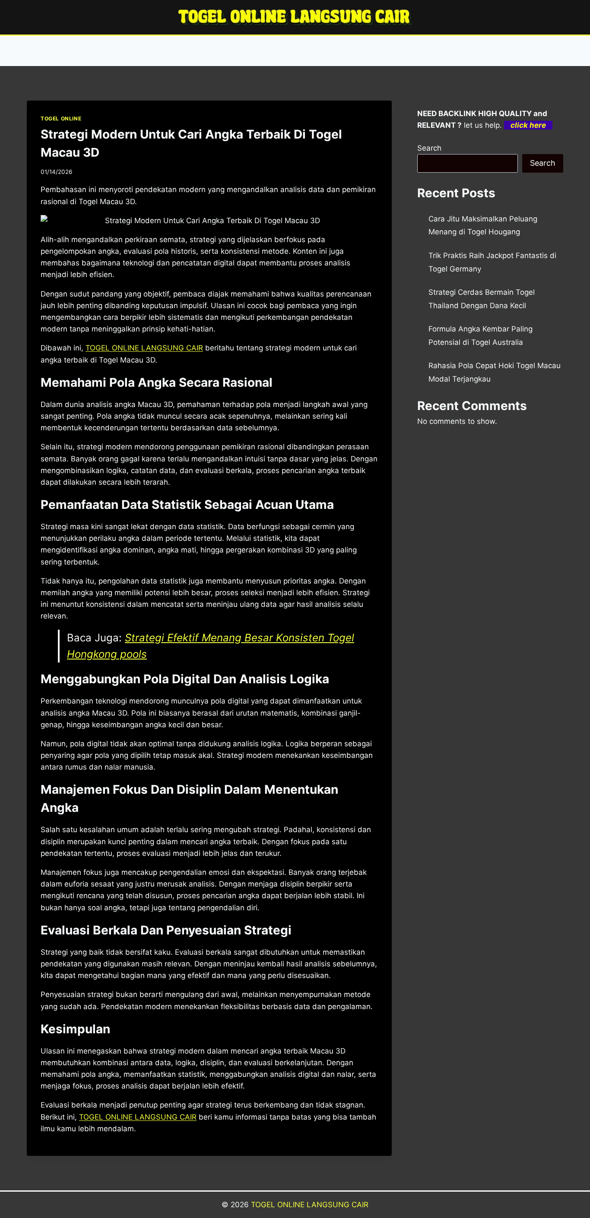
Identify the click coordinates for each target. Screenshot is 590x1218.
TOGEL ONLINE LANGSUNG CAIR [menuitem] (144, 348)
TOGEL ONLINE (61, 118)
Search (429, 148)
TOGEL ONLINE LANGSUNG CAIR (309, 1204)
